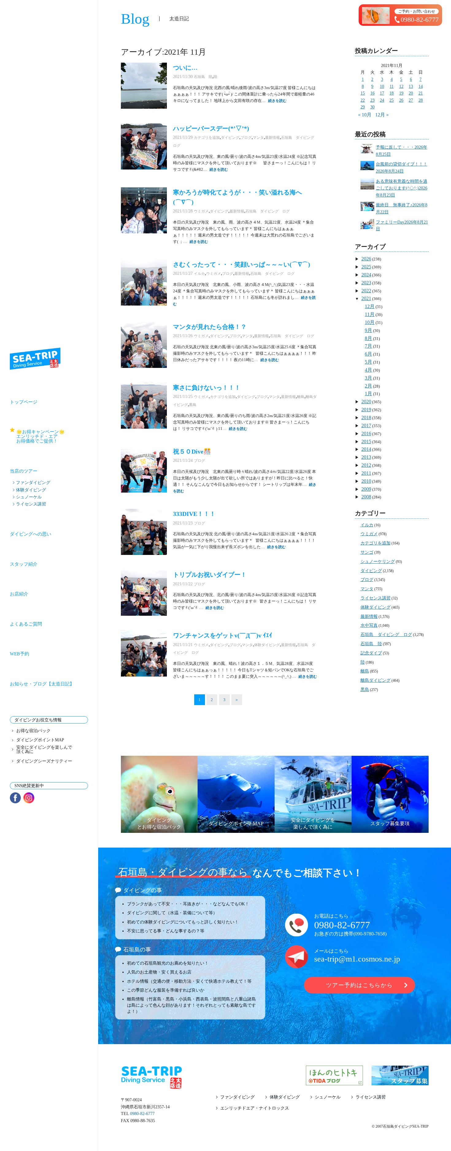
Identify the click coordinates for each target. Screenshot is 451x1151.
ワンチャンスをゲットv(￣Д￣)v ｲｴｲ (222, 635)
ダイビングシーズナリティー (44, 761)
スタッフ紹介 (23, 564)
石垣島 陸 (203, 77)
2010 (366, 481)
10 (382, 86)
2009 (366, 489)
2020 (366, 401)
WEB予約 (19, 653)
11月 (370, 314)
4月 (368, 370)
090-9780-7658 (370, 933)
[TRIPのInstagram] (28, 797)
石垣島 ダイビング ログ (267, 211)
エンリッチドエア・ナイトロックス (254, 1108)
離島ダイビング (375, 680)
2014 (366, 449)
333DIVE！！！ (194, 513)
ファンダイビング (33, 482)
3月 (368, 377)
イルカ (199, 273)
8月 (368, 338)
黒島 (192, 405)
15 (362, 93)
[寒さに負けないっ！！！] (144, 406)
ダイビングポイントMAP (40, 740)
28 (420, 100)
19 (401, 93)
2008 (366, 496)
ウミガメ (201, 211)
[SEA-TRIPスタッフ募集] (400, 1081)
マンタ (258, 137)
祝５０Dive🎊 (192, 451)
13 (411, 86)
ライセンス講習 (31, 503)
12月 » (382, 114)
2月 (368, 385)
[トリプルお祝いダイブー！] (144, 593)
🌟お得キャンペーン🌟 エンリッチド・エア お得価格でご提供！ (52, 436)
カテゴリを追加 (207, 137)
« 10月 (365, 114)
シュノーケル (29, 496)
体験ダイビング (31, 489)
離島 (300, 397)
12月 (370, 306)
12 (401, 86)
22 (362, 100)
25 (391, 100)
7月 (368, 346)
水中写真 (369, 625)
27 (411, 100)
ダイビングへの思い (30, 534)
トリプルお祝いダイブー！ (210, 574)
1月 (368, 393)
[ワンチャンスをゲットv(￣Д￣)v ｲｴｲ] (144, 653)
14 (420, 86)
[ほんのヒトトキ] (334, 1081)
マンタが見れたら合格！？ (210, 326)
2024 (366, 274)
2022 (366, 290)
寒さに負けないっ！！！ (207, 387)
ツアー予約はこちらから (359, 985)
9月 (368, 330)
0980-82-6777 (342, 925)
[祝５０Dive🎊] (144, 470)
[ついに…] (144, 86)
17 (382, 93)
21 (420, 93)
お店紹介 (19, 593)
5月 (368, 362)
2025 (366, 266)
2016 (366, 433)
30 (372, 107)
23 (372, 100)
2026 (366, 258)
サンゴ (366, 552)
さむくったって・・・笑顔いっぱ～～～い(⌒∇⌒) (241, 264)
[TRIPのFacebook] (15, 797)
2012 (366, 465)
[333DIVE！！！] (144, 532)
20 (411, 93)
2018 (366, 417)
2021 (366, 298)
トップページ (23, 402)
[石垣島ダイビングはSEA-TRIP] (35, 359)
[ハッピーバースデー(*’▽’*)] (144, 146)
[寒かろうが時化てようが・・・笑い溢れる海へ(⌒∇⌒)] (144, 210)
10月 (370, 322)
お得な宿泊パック (33, 731)
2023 (366, 282)
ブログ (246, 137)
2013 (366, 457)
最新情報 (272, 137)
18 (391, 93)
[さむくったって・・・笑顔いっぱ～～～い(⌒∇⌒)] (144, 282)
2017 (366, 425)
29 (362, 107)
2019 (366, 409)
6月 (368, 354)
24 (382, 100)
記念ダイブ (371, 653)
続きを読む (277, 101)
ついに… (185, 67)
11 (392, 86)
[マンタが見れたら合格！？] (144, 345)
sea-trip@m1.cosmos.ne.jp (357, 958)
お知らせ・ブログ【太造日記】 (42, 683)
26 (401, 100)
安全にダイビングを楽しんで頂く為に (44, 749)
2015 (366, 441)
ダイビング (230, 137)
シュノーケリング (377, 561)
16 (372, 93)
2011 (366, 473)
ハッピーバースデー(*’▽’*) (211, 128)
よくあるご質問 (26, 624)
